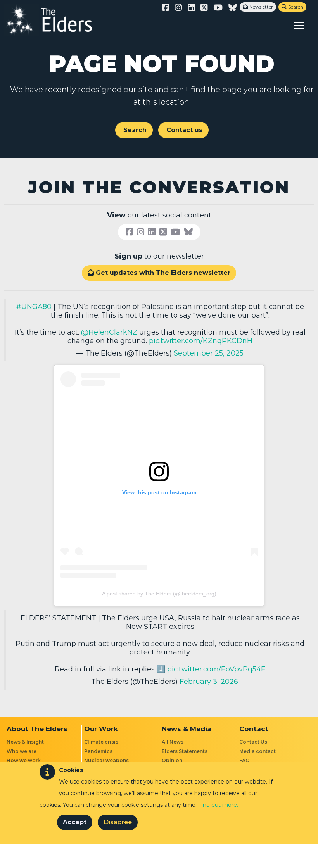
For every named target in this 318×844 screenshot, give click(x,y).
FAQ (244, 760)
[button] (299, 25)
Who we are (21, 751)
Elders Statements (184, 751)
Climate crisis (101, 742)
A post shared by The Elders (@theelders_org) (159, 593)
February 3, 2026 (209, 681)
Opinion (172, 760)
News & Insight (25, 742)
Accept (74, 822)
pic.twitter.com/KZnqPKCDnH (200, 341)
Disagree (118, 822)
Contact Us (253, 742)
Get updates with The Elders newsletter (159, 272)
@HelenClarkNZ (109, 332)
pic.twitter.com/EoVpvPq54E (216, 669)
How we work (24, 760)
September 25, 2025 (209, 353)
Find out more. (218, 804)
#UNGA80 (34, 306)
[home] (56, 20)
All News (172, 742)
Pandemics (98, 751)
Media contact (257, 751)
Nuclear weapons (106, 760)
